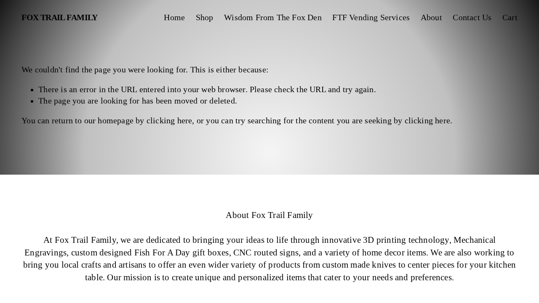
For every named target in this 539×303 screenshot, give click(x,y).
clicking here (169, 120)
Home (174, 17)
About (431, 17)
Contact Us (472, 17)
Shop (204, 17)
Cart (510, 17)
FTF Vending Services (371, 17)
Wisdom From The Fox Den (273, 17)
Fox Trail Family (59, 17)
